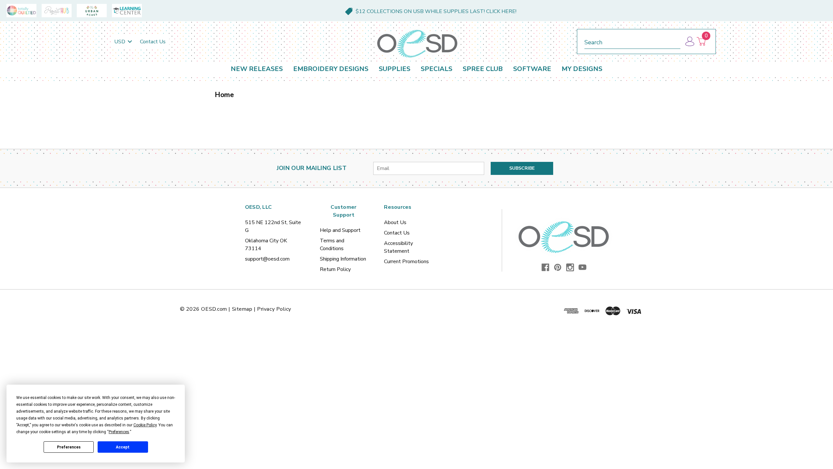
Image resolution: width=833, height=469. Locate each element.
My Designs (582, 68)
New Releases (257, 68)
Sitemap (242, 309)
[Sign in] (689, 41)
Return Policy (335, 269)
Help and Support (340, 230)
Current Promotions (406, 261)
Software (532, 68)
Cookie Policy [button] (145, 425)
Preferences (69, 447)
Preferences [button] (119, 432)
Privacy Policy (274, 309)
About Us (395, 222)
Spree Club (483, 68)
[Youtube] (582, 267)
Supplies (394, 68)
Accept (123, 447)
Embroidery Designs (330, 68)
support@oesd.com (267, 259)
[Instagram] (570, 267)
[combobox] (632, 41)
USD (120, 41)
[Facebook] (545, 267)
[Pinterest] (558, 267)
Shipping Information (343, 259)
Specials (436, 68)
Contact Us (153, 41)
